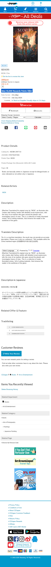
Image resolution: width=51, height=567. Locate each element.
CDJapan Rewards (15, 521)
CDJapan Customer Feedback (19, 513)
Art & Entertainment (25, 375)
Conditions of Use (15, 508)
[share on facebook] (16, 126)
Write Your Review (12, 354)
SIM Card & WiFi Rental (17, 527)
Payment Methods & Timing (10, 123)
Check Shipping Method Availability (12, 121)
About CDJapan (14, 510)
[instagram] (21, 539)
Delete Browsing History (10, 389)
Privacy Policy (14, 505)
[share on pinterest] (35, 126)
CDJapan (4, 375)
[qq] (35, 539)
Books (14, 375)
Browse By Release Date (10, 443)
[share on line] (26, 126)
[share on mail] (45, 126)
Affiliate (12, 524)
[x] (10, 539)
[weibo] (28, 539)
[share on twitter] (6, 126)
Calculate (38, 117)
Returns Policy (14, 519)
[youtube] (10, 545)
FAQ (11, 516)
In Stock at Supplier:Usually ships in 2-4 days (28, 100)
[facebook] (16, 539)
